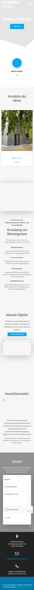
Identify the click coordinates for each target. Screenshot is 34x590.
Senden (8, 517)
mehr (17, 75)
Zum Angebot (18, 158)
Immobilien (11, 4)
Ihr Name (7, 479)
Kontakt (17, 26)
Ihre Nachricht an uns (11, 494)
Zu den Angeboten (17, 334)
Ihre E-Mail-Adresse (10, 487)
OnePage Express (23, 587)
